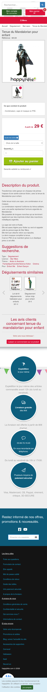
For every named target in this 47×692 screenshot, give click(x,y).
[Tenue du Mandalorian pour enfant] (17, 92)
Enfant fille (11, 266)
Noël (5, 659)
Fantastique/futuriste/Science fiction (17, 263)
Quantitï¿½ (8, 148)
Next (43, 292)
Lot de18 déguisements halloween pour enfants (16, 297)
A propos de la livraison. (12, 594)
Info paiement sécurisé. (12, 589)
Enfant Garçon (23, 266)
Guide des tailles (10, 138)
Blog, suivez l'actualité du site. (15, 639)
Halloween (7, 654)
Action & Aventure (17, 261)
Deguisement (13, 256)
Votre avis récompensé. (12, 629)
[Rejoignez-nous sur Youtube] (25, 529)
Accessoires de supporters (13, 644)
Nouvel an (7, 664)
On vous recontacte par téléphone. (23, 450)
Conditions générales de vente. (15, 604)
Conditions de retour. (11, 579)
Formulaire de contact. (12, 564)
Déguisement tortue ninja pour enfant (30, 296)
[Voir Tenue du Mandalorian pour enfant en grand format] (23, 61)
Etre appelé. (8, 569)
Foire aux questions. (11, 559)
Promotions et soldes (11, 634)
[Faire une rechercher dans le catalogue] (42, 4)
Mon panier (37, 11)
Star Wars (14, 259)
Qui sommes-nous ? (11, 614)
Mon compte (11, 12)
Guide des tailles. (10, 584)
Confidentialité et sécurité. (13, 609)
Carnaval (6, 649)
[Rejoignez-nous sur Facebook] (19, 529)
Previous (4, 292)
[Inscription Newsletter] (36, 537)
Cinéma (36, 263)
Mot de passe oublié (11, 574)
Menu (24, 20)
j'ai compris (27, 687)
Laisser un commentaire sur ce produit (23, 342)
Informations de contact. (12, 619)
